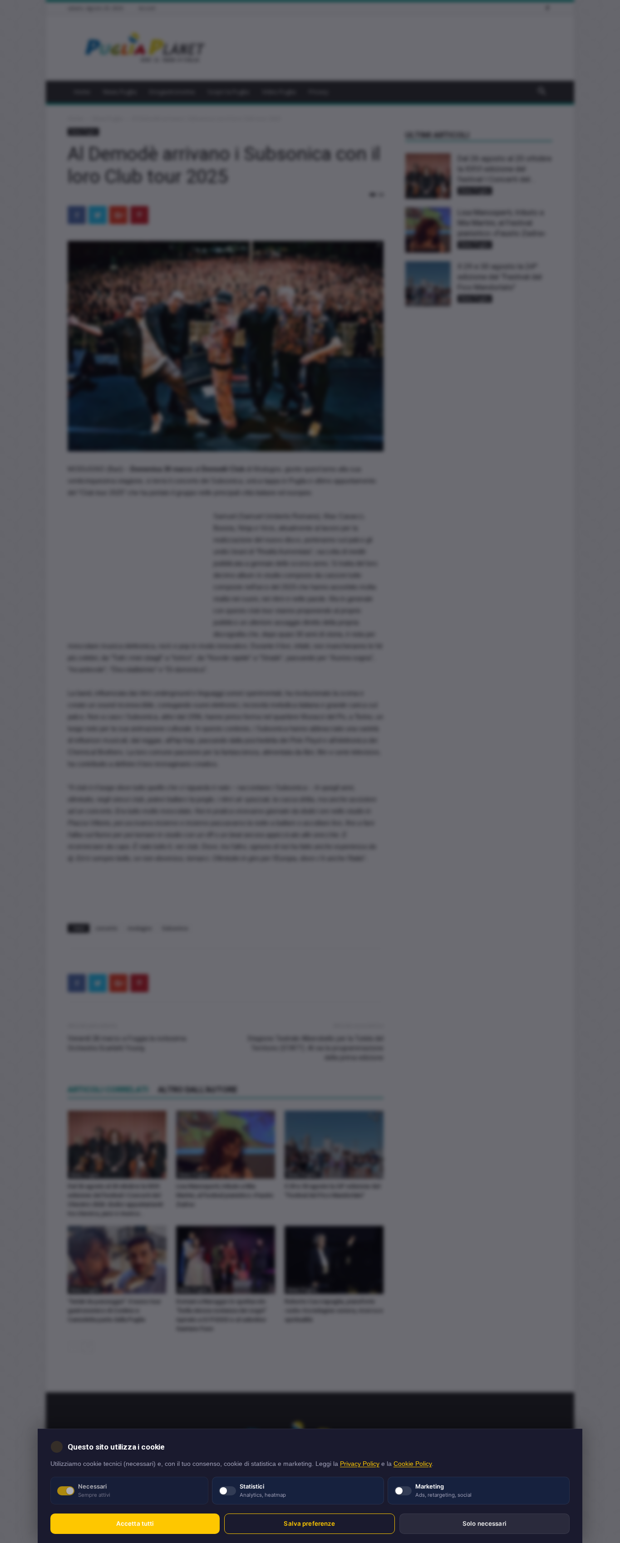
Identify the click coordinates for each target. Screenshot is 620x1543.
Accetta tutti (135, 1523)
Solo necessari (485, 1523)
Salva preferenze (309, 1523)
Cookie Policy (413, 1463)
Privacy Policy (359, 1463)
